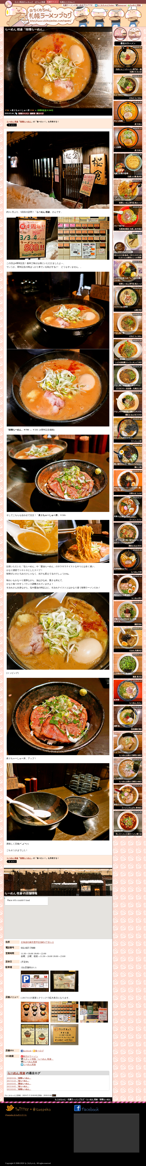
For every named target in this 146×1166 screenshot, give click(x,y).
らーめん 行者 (136, 572)
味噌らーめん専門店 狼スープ (130, 203)
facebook (27, 1051)
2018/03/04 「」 (19, 1078)
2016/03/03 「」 (19, 1084)
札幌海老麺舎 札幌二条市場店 (130, 229)
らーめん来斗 (136, 598)
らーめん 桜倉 (14, 29)
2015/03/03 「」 (19, 1089)
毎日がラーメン (30, 1056)
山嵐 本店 (138, 310)
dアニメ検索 (40, 2)
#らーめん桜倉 (30, 1062)
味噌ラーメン (24, 114)
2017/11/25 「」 (18, 1081)
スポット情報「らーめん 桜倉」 (38, 1059)
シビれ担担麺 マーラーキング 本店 (128, 362)
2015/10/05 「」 (18, 1086)
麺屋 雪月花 (137, 677)
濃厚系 (32, 114)
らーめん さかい (135, 703)
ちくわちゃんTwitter (105, 5)
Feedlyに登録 (135, 5)
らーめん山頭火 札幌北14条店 (130, 781)
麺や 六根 (138, 467)
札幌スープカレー (67, 2)
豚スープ (39, 114)
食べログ (39, 1051)
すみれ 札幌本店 (135, 650)
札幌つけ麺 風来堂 (135, 177)
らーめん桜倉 (29, 1064)
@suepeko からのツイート (16, 1115)
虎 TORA (138, 124)
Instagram (122, 5)
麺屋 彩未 (138, 624)
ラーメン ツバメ (135, 520)
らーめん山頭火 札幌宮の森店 (130, 755)
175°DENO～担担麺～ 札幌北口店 (129, 389)
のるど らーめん (135, 98)
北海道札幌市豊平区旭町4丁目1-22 (37, 942)
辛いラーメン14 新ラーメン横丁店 (129, 834)
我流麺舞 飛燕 (136, 729)
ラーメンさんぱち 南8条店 (132, 808)
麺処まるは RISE (135, 546)
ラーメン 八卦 (136, 441)
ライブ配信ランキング (24, 2)
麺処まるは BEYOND (133, 415)
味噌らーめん (34, 29)
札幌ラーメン (52, 2)
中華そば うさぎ (135, 493)
